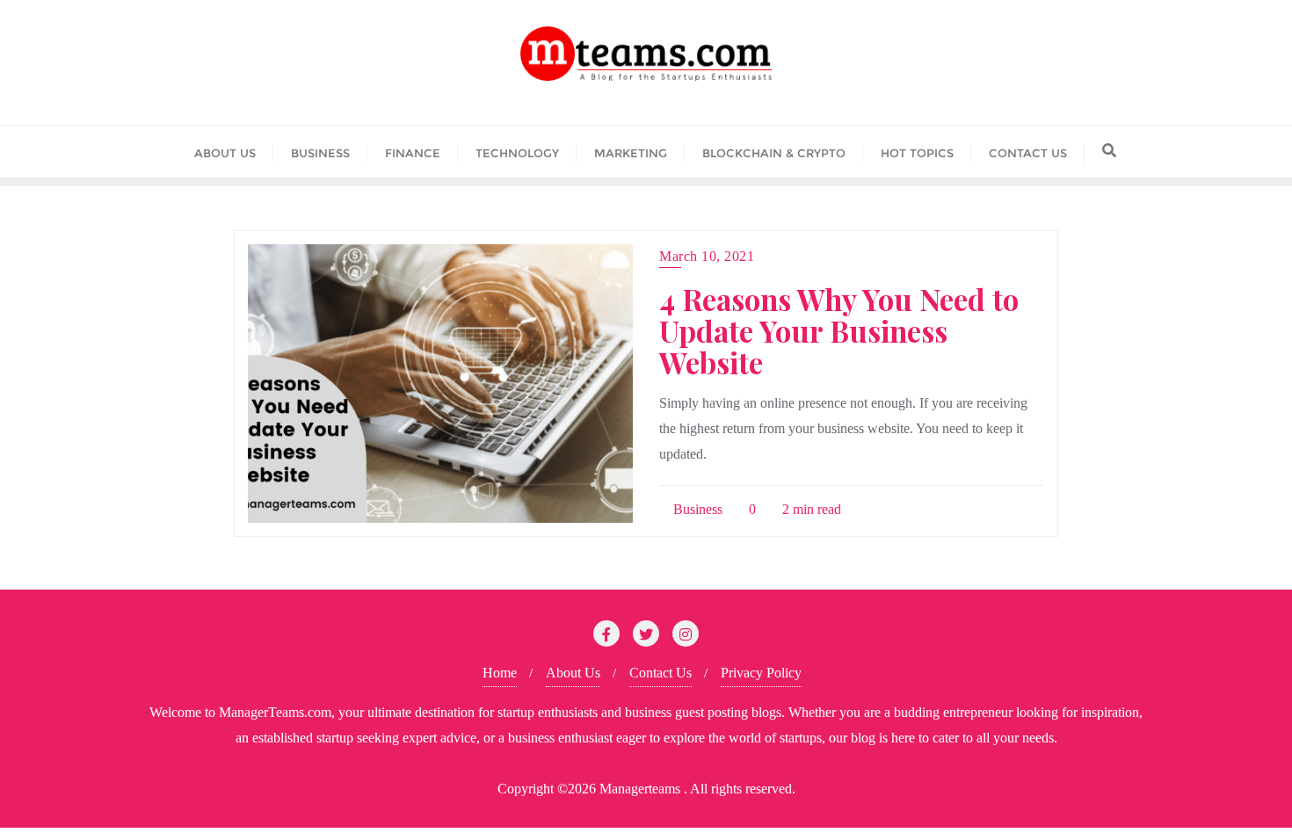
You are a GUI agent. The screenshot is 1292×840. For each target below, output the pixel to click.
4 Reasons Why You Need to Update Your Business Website (839, 330)
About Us (573, 672)
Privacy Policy (761, 672)
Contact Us (660, 672)
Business (696, 509)
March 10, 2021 (706, 256)
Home (500, 672)
